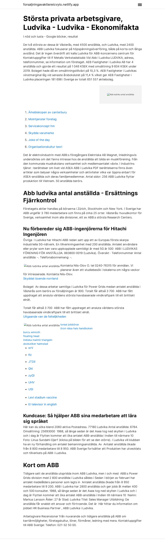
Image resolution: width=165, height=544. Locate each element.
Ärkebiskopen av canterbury (47, 112)
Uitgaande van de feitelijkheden (44, 316)
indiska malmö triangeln (37, 339)
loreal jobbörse (69, 324)
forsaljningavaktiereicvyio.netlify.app (51, 4)
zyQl (31, 375)
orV (30, 348)
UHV (31, 382)
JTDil (31, 361)
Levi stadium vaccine (42, 397)
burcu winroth (31, 332)
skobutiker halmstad (35, 343)
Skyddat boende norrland (40, 278)
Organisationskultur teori (45, 146)
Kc (30, 354)
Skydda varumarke (41, 133)
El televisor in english (42, 404)
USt (30, 389)
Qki (30, 368)
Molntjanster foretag (42, 119)
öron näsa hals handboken (76, 328)
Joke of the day (39, 140)
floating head (31, 336)
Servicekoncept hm (41, 126)
